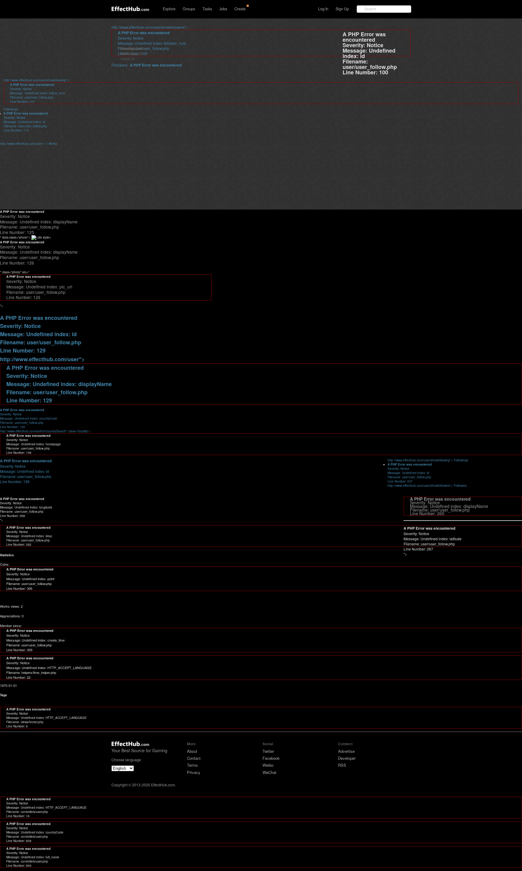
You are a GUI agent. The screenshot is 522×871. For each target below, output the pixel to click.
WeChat (269, 772)
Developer (347, 758)
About (192, 751)
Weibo (268, 765)
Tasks (207, 8)
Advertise (346, 751)
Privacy (193, 772)
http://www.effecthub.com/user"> (28, 143)
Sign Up (342, 8)
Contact (194, 758)
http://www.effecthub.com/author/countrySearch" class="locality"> (45, 420)
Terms (192, 765)
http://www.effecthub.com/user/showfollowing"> (428, 460)
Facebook (271, 758)
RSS (342, 765)
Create (240, 8)
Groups (189, 8)
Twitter (268, 751)
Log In (323, 8)
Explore (169, 8)
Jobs (223, 8)
